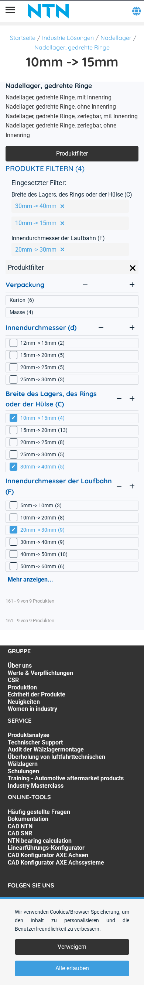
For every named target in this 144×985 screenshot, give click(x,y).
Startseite (22, 37)
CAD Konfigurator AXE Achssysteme (56, 862)
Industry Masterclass (36, 785)
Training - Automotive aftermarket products (66, 778)
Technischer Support (35, 742)
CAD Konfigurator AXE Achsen (48, 855)
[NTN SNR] (48, 11)
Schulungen (23, 771)
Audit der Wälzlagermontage (46, 749)
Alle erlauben (72, 968)
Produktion (22, 687)
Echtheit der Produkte (36, 694)
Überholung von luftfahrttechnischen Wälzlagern (56, 760)
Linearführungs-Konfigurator (46, 847)
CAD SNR (20, 833)
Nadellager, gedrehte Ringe (72, 47)
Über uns (20, 665)
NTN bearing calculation (40, 840)
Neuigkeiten (24, 701)
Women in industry (32, 708)
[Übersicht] (10, 11)
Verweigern (72, 946)
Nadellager (115, 37)
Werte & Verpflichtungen (40, 672)
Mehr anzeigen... (30, 579)
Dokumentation (28, 818)
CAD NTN (20, 826)
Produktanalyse (28, 735)
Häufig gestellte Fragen (39, 811)
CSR (13, 680)
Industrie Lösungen (68, 37)
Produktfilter (72, 153)
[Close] (133, 268)
